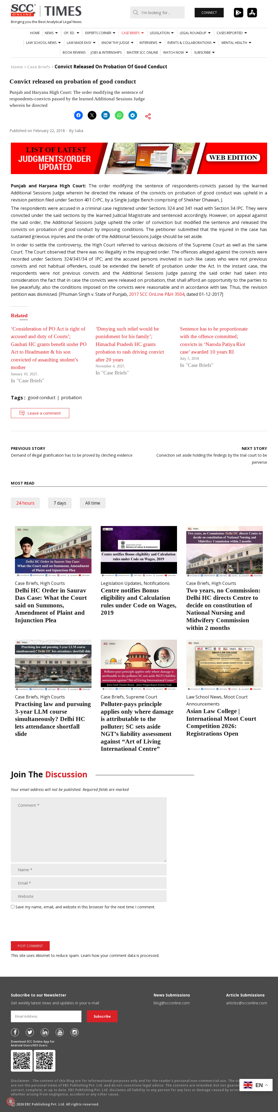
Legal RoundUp (193, 33)
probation (71, 397)
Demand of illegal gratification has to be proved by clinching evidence (71, 452)
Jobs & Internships (106, 52)
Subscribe (202, 52)
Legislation (160, 33)
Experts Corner (98, 33)
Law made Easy (79, 42)
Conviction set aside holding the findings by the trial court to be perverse (211, 455)
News (49, 33)
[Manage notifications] (10, 1101)
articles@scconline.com (246, 1002)
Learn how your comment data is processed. (120, 955)
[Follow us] (15, 1032)
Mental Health (234, 42)
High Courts (52, 583)
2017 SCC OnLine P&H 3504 (156, 294)
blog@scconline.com (172, 1002)
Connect (209, 12)
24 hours (25, 503)
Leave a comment (44, 413)
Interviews (148, 42)
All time (92, 503)
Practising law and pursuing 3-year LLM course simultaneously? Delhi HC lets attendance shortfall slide (53, 719)
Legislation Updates (121, 583)
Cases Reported (230, 33)
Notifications (157, 583)
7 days (59, 503)
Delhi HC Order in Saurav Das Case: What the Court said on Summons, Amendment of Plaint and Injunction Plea (51, 605)
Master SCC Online (142, 52)
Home (35, 33)
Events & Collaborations (189, 42)
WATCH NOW (173, 52)
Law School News (41, 42)
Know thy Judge (115, 42)
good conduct (41, 397)
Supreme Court (141, 697)
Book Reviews (74, 52)
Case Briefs (130, 33)
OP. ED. (69, 33)
